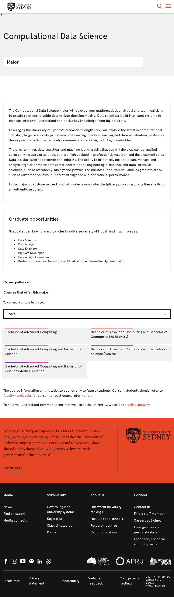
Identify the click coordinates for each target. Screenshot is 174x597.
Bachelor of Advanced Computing (31, 332)
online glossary (138, 405)
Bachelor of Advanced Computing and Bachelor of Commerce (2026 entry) (129, 334)
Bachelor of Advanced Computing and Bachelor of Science (43, 351)
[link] (21, 506)
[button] (159, 7)
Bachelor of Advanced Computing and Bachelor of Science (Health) (129, 351)
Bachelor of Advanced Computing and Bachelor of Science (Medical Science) (43, 368)
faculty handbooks (17, 396)
